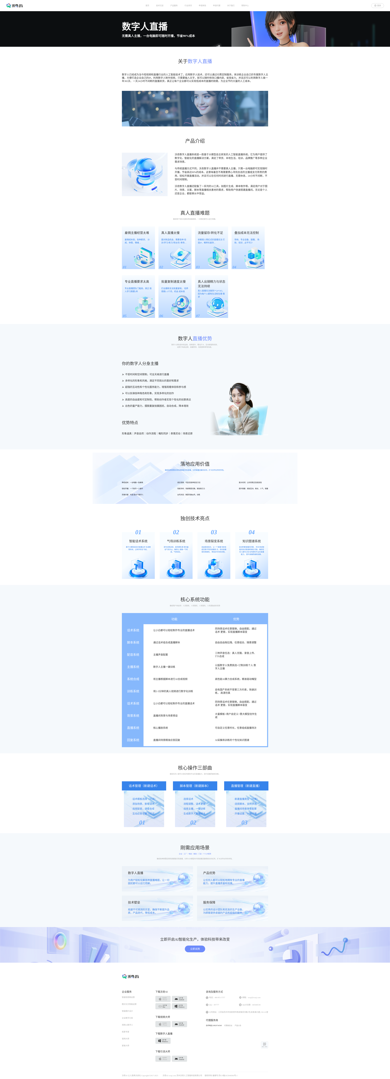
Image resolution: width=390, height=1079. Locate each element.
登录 (379, 6)
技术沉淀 (159, 6)
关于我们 (231, 6)
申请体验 (202, 6)
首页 (147, 6)
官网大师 (125, 1039)
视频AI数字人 (127, 1025)
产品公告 (238, 1025)
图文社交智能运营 (129, 1004)
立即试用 (195, 949)
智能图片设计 (127, 1011)
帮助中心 (245, 6)
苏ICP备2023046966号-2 (227, 1076)
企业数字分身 (127, 1018)
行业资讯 (188, 6)
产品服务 (174, 6)
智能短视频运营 (128, 997)
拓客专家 (125, 1032)
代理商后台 (228, 1025)
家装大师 (125, 1046)
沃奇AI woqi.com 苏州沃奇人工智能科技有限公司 (182, 1076)
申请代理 (216, 6)
